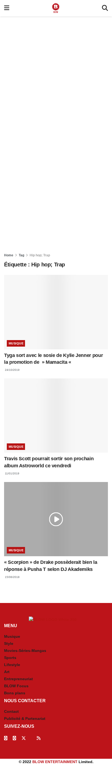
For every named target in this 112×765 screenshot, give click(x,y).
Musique (16, 343)
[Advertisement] (56, 74)
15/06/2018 (12, 577)
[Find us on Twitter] (23, 738)
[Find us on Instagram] (14, 738)
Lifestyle (12, 665)
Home (8, 255)
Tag (21, 255)
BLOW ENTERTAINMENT (54, 762)
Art (7, 672)
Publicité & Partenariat (24, 718)
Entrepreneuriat (18, 679)
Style (8, 643)
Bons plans (14, 693)
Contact (11, 711)
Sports (10, 657)
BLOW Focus (16, 686)
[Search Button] (105, 8)
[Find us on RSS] (39, 738)
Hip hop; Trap (40, 255)
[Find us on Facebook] (5, 738)
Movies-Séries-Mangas (25, 650)
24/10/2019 (12, 369)
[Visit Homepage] (55, 8)
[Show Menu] (6, 8)
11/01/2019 (11, 473)
